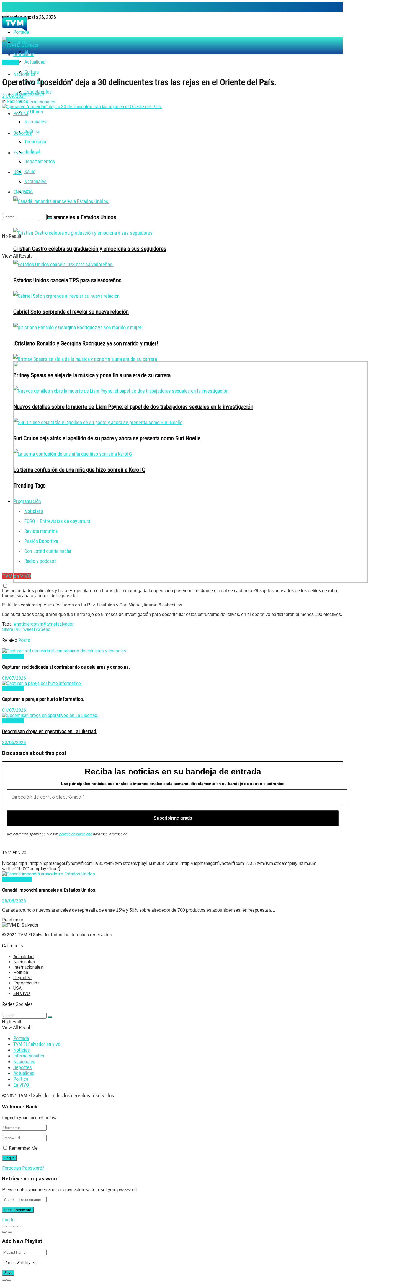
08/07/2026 (14, 678)
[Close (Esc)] (4, 1226)
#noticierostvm (28, 624)
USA (17, 172)
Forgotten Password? (23, 1168)
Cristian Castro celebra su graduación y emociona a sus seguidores (89, 248)
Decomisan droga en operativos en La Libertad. (49, 732)
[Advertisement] (172, 318)
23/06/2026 (14, 742)
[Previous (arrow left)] (4, 1232)
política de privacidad (75, 834)
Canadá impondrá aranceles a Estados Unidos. (65, 217)
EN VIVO (21, 192)
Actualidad (34, 62)
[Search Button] (50, 218)
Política (31, 131)
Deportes (22, 133)
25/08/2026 (14, 900)
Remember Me (23, 1148)
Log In (8, 1219)
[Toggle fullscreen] (15, 1226)
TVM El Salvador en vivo (36, 1044)
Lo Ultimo (33, 112)
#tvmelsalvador (58, 624)
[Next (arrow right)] (10, 1232)
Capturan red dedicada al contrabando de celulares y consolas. (66, 667)
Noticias (21, 1050)
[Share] (10, 1226)
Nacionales (35, 122)
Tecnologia (35, 141)
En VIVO (21, 1085)
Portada (21, 1038)
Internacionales (28, 94)
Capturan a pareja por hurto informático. (43, 699)
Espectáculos (27, 152)
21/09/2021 (14, 96)
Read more (12, 919)
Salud (29, 171)
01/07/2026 (14, 710)
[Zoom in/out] (21, 1226)
